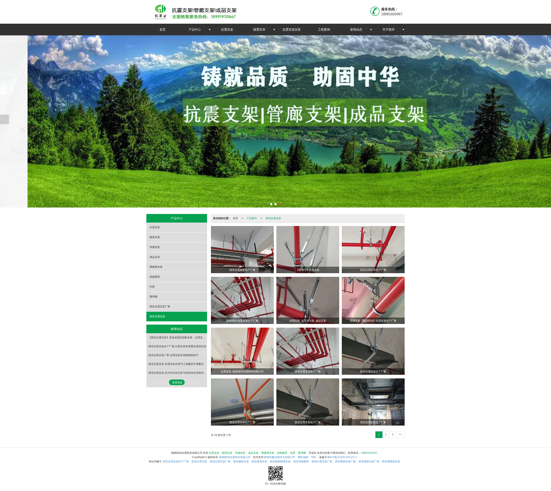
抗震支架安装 (292, 29)
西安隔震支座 (259, 461)
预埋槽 (153, 296)
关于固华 (388, 29)
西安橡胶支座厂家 (345, 461)
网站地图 (303, 457)
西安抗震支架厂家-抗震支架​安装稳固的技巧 (173, 355)
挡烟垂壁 (155, 276)
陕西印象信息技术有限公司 (279, 457)
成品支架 (155, 257)
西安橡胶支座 (241, 461)
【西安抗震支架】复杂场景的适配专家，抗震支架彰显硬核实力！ (178, 337)
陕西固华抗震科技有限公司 (234, 457)
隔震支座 (259, 29)
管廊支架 (155, 247)
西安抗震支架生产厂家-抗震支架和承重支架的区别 (177, 346)
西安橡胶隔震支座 (280, 461)
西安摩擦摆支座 (391, 461)
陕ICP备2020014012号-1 (342, 457)
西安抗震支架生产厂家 (176, 461)
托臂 (152, 286)
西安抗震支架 (273, 218)
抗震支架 (227, 29)
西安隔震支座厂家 (369, 461)
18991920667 (369, 452)
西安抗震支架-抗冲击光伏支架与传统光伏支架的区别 (178, 372)
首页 (162, 29)
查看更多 (177, 382)
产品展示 (252, 218)
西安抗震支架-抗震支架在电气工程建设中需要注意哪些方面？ (178, 364)
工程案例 (324, 29)
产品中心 (195, 29)
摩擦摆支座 (156, 266)
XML (313, 457)
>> (400, 434)
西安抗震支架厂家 (160, 306)
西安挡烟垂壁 (301, 461)
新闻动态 (356, 29)
